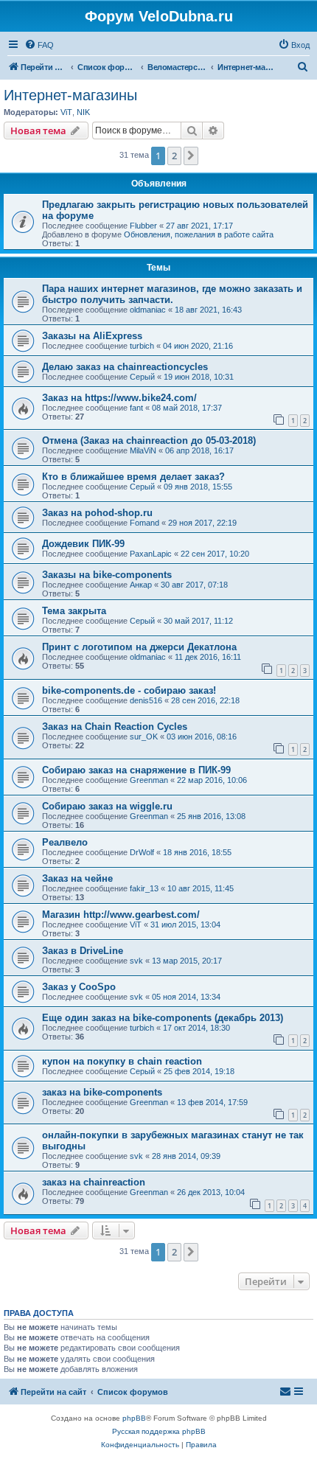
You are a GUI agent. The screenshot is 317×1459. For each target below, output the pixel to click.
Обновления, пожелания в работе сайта (199, 234)
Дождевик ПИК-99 (83, 543)
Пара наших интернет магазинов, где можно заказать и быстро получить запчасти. (172, 294)
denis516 (146, 700)
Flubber (143, 225)
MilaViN (143, 450)
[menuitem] (39, 45)
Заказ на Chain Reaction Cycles (114, 726)
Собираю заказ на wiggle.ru (107, 806)
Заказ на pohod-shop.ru (97, 512)
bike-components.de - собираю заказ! (129, 690)
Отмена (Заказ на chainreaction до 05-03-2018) (149, 440)
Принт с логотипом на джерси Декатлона (139, 646)
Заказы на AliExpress (92, 335)
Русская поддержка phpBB (159, 1431)
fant (136, 407)
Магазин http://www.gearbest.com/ (121, 914)
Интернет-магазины (70, 95)
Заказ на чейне (77, 878)
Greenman (149, 780)
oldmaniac (148, 309)
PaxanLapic (151, 553)
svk (136, 960)
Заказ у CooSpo (79, 986)
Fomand (144, 522)
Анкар (141, 584)
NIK (83, 112)
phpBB (134, 1418)
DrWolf (142, 852)
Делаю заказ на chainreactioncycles (125, 366)
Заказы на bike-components (107, 574)
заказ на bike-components (102, 1092)
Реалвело (65, 842)
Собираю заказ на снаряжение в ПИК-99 (136, 770)
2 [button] (174, 155)
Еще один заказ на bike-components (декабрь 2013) (162, 1017)
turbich (142, 345)
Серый (142, 376)
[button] (191, 155)
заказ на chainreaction (93, 1182)
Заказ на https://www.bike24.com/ (119, 397)
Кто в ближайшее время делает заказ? (133, 476)
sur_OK (144, 736)
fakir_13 (144, 888)
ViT (66, 112)
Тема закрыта (74, 610)
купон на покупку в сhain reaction (122, 1061)
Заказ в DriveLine (82, 950)
